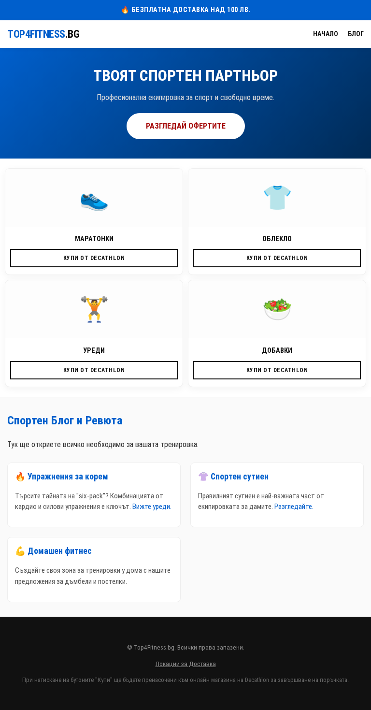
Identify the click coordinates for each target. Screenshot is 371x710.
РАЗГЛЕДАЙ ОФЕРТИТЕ (186, 125)
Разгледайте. (294, 506)
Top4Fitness (43, 34)
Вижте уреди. (151, 506)
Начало (325, 34)
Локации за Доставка (186, 663)
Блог (356, 34)
